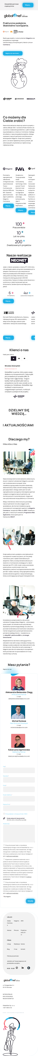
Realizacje (17, 944)
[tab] (13, 358)
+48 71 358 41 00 (7, 1007)
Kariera (23, 944)
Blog (8, 949)
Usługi (9, 944)
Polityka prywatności (13, 956)
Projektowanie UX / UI (24, 932)
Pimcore (16, 930)
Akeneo (9, 930)
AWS (22, 921)
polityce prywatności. (12, 856)
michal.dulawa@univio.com (19, 727)
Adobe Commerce (10, 923)
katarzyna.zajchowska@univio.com (19, 756)
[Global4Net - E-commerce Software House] (16, 15)
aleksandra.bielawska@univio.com (19, 699)
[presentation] (13, 358)
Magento (16, 921)
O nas (15, 949)
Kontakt (23, 949)
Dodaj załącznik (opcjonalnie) (16, 818)
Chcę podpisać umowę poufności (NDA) (16, 814)
